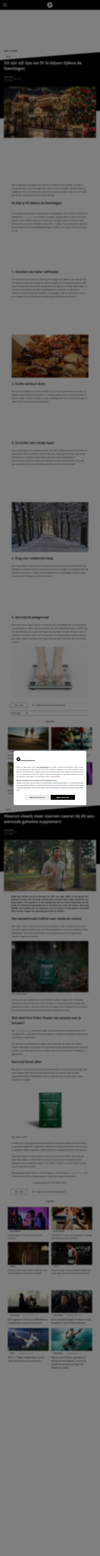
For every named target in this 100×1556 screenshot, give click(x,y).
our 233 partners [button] (42, 767)
